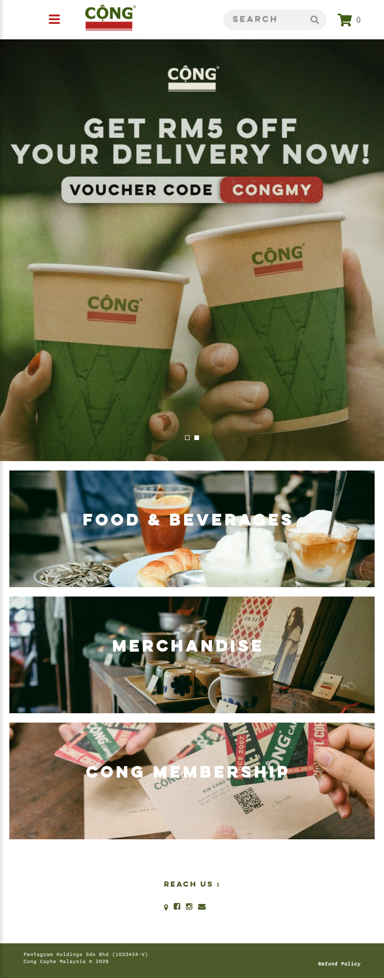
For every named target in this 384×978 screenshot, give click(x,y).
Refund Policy (339, 964)
